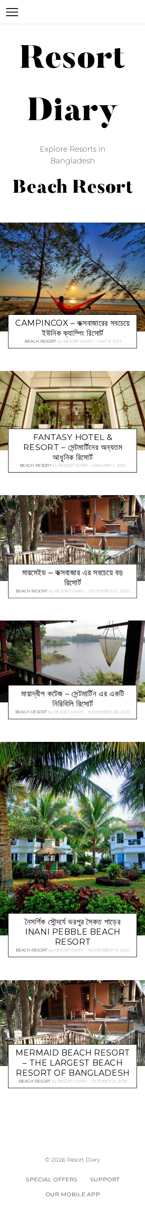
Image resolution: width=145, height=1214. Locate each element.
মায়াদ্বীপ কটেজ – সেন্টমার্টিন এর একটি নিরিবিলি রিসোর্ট (72, 699)
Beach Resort (40, 341)
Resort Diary (78, 341)
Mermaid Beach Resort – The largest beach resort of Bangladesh (72, 1062)
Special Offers (51, 1179)
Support (104, 1179)
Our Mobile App (73, 1194)
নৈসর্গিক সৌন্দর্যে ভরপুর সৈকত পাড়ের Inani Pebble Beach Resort (73, 932)
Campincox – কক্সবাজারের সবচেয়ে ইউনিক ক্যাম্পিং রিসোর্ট (72, 328)
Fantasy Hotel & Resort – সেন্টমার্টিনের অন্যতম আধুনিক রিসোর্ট (72, 447)
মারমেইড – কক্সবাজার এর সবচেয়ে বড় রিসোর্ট (73, 577)
